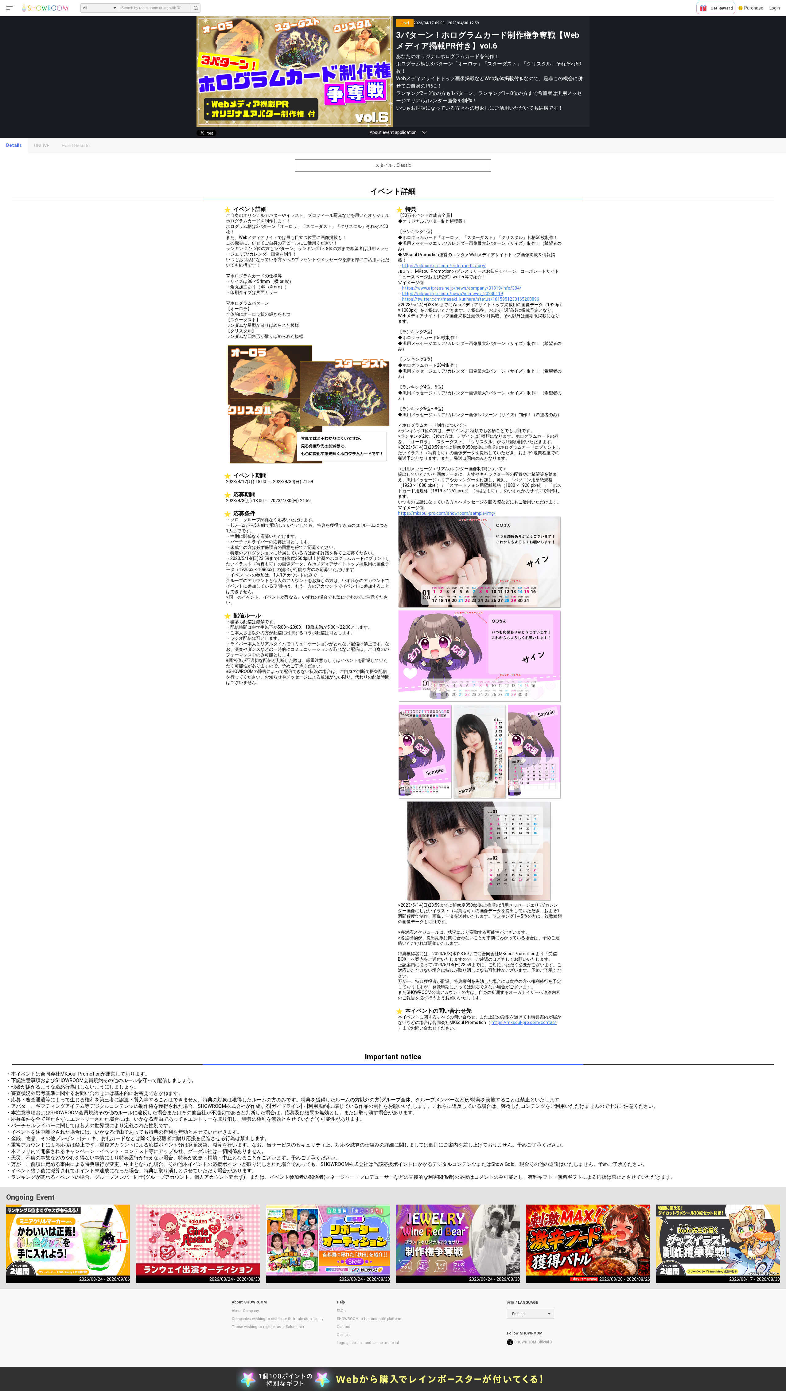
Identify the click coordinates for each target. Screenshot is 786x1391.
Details (14, 145)
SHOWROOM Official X (533, 1342)
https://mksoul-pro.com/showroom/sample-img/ (447, 513)
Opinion (343, 1335)
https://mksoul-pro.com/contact (524, 1022)
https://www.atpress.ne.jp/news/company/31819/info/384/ (461, 288)
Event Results (76, 145)
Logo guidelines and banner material (368, 1343)
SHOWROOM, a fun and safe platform (369, 1319)
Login (774, 8)
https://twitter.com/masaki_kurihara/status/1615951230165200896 (470, 299)
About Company (245, 1311)
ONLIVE (41, 145)
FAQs (341, 1311)
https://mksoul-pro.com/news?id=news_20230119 (452, 293)
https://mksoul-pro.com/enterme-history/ (444, 265)
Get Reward (721, 8)
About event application (393, 132)
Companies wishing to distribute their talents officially (277, 1319)
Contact (343, 1327)
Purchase (753, 8)
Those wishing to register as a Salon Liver (268, 1327)
